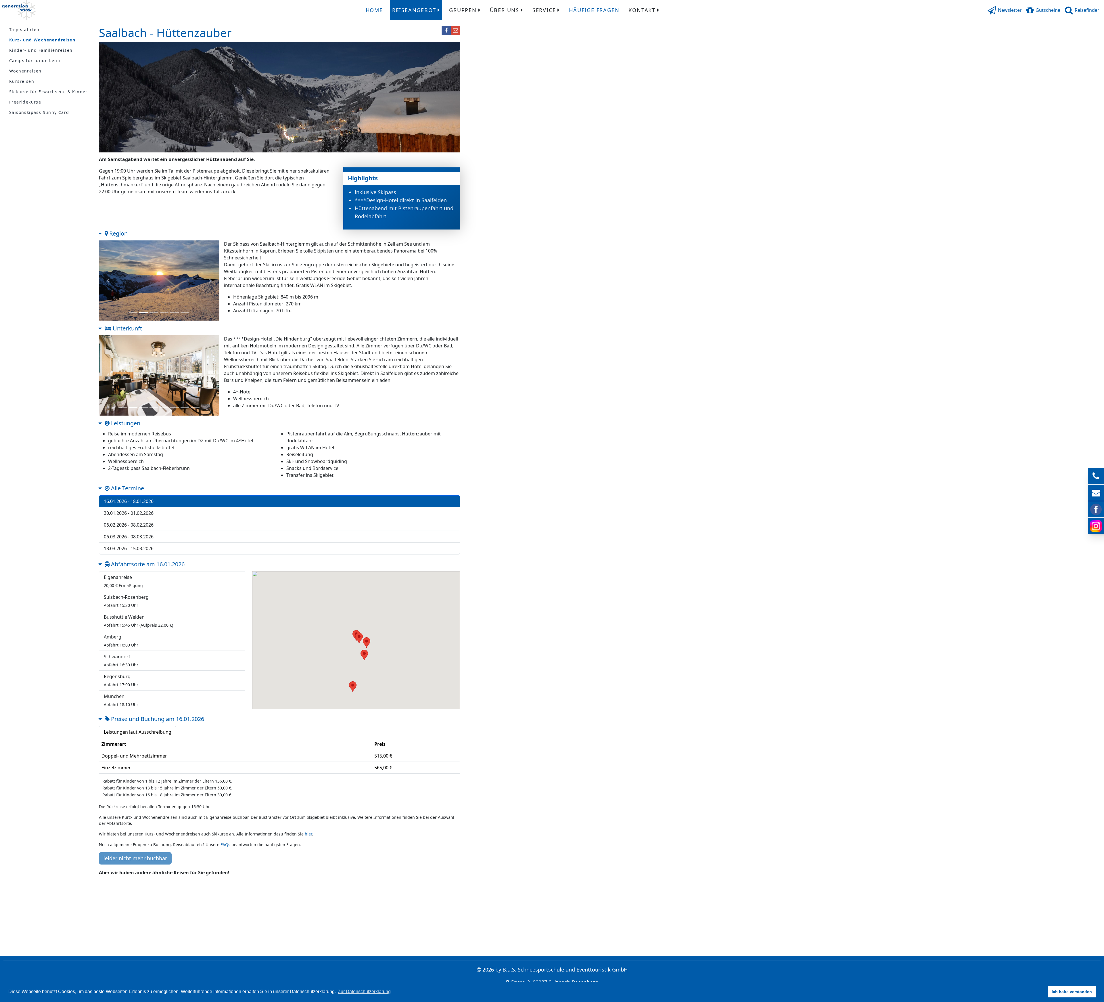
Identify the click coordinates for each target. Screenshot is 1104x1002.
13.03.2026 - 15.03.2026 (129, 548)
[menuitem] (374, 10)
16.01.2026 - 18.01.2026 (129, 501)
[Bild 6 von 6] (185, 312)
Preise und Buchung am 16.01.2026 (157, 719)
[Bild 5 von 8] (164, 408)
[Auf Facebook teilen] (446, 30)
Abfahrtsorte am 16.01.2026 (147, 564)
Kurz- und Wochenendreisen (42, 40)
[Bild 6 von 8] (174, 408)
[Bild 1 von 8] (122, 408)
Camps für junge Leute (35, 60)
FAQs (225, 844)
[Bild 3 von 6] (154, 312)
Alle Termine (127, 488)
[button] (1005, 10)
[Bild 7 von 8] (185, 408)
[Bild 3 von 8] (143, 408)
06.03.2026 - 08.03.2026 (129, 536)
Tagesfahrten (24, 29)
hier (308, 834)
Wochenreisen (25, 71)
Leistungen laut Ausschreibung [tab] (137, 732)
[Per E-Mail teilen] (455, 30)
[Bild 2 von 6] (143, 312)
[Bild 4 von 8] (154, 408)
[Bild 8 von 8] (195, 408)
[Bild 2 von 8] (133, 408)
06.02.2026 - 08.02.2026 (129, 525)
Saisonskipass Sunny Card (39, 112)
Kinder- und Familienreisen (40, 50)
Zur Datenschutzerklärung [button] (364, 991)
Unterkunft (126, 328)
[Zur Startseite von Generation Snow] (18, 10)
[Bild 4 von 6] (164, 312)
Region (118, 233)
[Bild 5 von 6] (174, 312)
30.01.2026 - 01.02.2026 (129, 513)
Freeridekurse (25, 102)
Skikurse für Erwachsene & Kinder (48, 91)
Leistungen (125, 423)
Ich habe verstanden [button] (1072, 991)
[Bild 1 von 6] (133, 312)
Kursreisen (21, 81)
